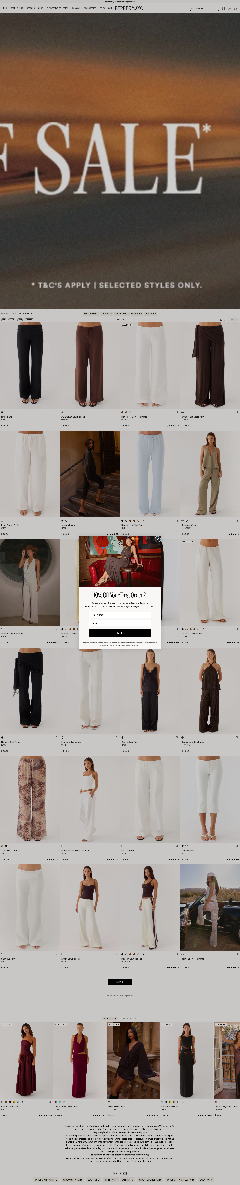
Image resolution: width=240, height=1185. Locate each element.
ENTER (120, 633)
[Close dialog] (157, 539)
